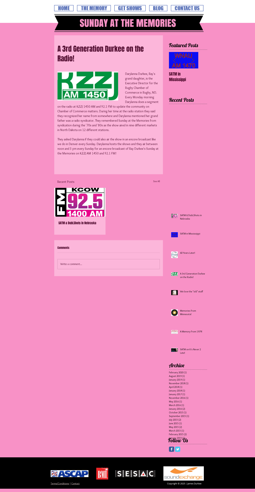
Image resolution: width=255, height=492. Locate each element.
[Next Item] (192, 60)
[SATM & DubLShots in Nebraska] (79, 202)
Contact (75, 483)
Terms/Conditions (60, 483)
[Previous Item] (174, 60)
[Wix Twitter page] (177, 449)
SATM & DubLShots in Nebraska (77, 223)
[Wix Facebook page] (171, 449)
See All (156, 181)
